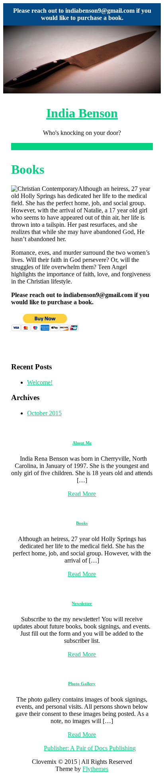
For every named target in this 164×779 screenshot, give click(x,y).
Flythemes (95, 768)
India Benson (82, 113)
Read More (82, 493)
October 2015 (44, 413)
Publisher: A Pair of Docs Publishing (90, 748)
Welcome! (40, 382)
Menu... (21, 146)
